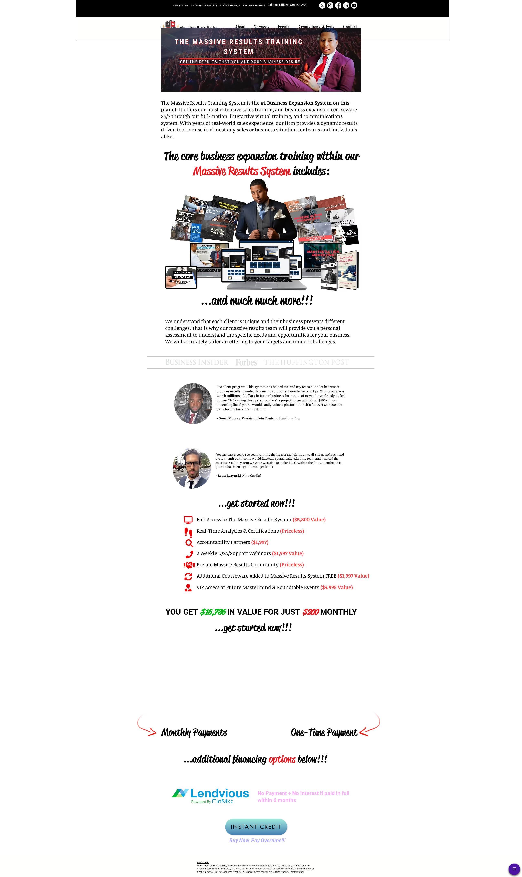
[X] (322, 5)
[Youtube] (354, 5)
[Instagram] (330, 5)
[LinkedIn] (346, 5)
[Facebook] (338, 5)
